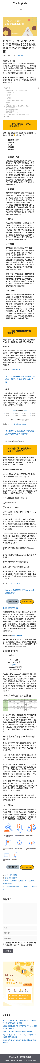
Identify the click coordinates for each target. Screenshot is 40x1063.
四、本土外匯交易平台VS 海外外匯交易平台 (16, 114)
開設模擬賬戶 (13, 601)
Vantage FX (12, 665)
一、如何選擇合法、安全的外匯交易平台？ (16, 90)
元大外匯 (8, 104)
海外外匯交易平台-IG (10, 108)
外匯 (6, 875)
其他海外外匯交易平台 (11, 111)
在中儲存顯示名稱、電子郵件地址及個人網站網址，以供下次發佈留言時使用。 (20, 944)
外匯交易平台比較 (11, 878)
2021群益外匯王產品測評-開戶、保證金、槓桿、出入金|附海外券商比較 (19, 379)
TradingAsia (20, 3)
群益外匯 (8, 102)
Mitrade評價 (15, 583)
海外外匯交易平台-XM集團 (12, 109)
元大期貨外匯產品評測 (19, 424)
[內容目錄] (37, 88)
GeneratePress (31, 1060)
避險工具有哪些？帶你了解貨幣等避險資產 (18, 1032)
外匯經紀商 (13, 875)
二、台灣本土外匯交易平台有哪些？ (14, 100)
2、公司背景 (8, 94)
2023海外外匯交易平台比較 (12, 112)
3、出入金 (8, 95)
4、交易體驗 (8, 97)
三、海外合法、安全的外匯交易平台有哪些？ (17, 106)
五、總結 (6, 116)
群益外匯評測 (15, 370)
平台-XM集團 (17, 635)
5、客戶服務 (8, 99)
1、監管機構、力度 (10, 92)
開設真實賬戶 (27, 601)
